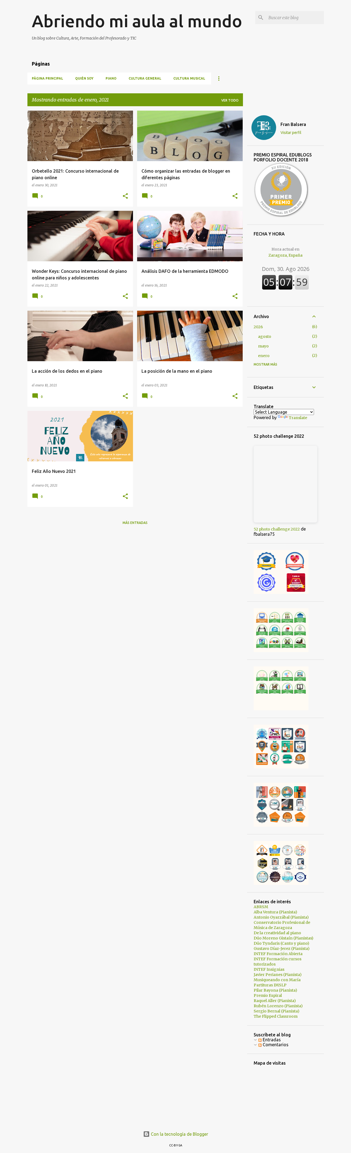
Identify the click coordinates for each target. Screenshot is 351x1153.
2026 (258, 326)
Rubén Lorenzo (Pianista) (278, 1005)
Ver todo (230, 100)
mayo (263, 346)
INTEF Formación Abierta (278, 953)
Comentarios (275, 1044)
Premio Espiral (268, 995)
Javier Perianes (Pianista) (278, 974)
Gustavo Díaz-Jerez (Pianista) (282, 948)
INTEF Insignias (269, 969)
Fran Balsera (293, 124)
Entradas (271, 1039)
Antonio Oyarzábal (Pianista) (281, 917)
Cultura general (145, 78)
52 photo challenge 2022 (277, 529)
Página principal (47, 78)
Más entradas (135, 522)
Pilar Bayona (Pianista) (275, 990)
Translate (298, 417)
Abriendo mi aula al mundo (137, 20)
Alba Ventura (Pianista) (275, 912)
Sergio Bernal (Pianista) (276, 1011)
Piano (111, 78)
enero (264, 355)
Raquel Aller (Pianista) (275, 1000)
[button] (125, 196)
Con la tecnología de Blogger (179, 1134)
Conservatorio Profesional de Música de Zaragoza (282, 925)
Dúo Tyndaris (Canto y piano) (281, 943)
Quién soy (84, 78)
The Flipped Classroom (276, 1016)
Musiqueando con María (277, 979)
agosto (264, 336)
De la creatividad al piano (277, 932)
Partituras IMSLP (270, 985)
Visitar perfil (291, 132)
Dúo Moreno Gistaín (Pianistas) (283, 938)
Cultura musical (189, 78)
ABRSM (261, 906)
